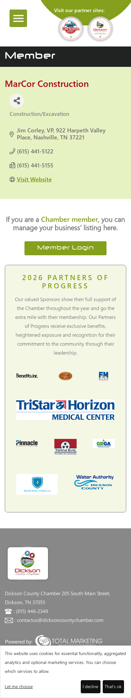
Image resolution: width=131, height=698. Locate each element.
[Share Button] (17, 101)
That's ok (113, 686)
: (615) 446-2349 (30, 611)
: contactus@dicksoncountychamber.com (58, 620)
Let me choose (19, 686)
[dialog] (65, 671)
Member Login (65, 248)
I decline (90, 686)
